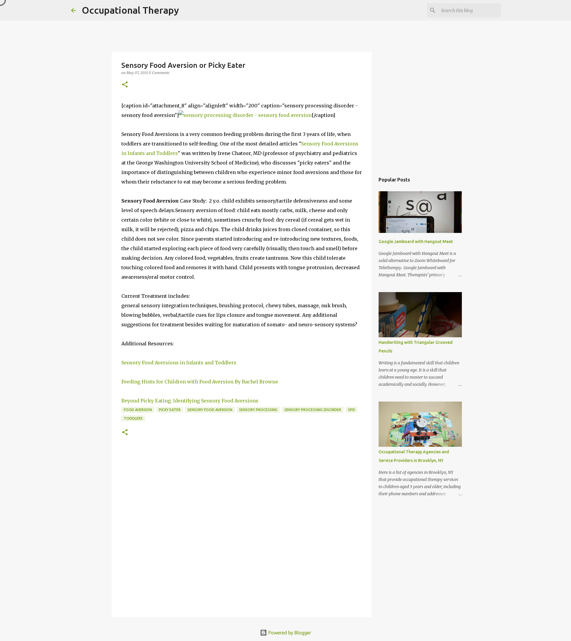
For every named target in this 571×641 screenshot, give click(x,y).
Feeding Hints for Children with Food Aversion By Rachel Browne (199, 382)
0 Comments (159, 72)
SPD (351, 410)
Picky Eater (170, 410)
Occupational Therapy (130, 10)
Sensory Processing (258, 410)
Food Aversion (138, 410)
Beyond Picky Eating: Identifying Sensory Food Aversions (189, 401)
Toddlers (133, 418)
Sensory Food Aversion (209, 410)
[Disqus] (241, 532)
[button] (124, 85)
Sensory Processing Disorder (312, 410)
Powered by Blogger (289, 632)
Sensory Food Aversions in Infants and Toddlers (178, 363)
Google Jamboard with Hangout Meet (416, 241)
